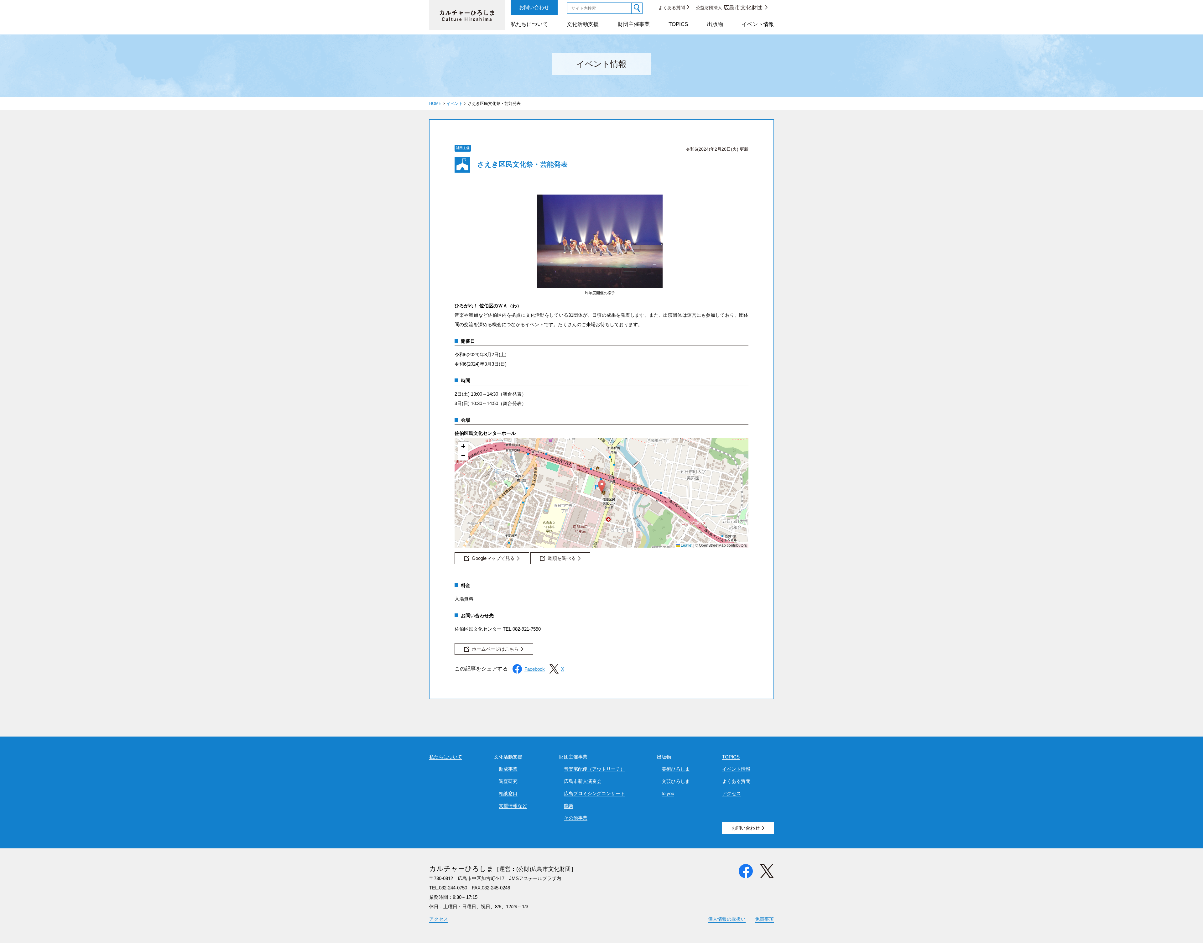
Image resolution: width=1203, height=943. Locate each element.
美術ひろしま (676, 769)
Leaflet (686, 545)
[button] (602, 486)
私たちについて (529, 24)
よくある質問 (672, 7)
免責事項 (764, 919)
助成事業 (508, 769)
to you (668, 793)
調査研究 (508, 781)
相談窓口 (508, 793)
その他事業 (575, 818)
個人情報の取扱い (727, 919)
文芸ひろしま (676, 781)
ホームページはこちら (495, 649)
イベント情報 (758, 24)
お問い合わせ (534, 7)
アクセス (731, 793)
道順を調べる (562, 558)
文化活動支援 (583, 24)
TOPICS (678, 24)
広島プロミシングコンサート (594, 793)
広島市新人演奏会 (583, 781)
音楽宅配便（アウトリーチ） (594, 769)
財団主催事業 (634, 24)
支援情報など (513, 805)
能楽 (568, 805)
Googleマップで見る (493, 558)
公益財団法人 (729, 7)
